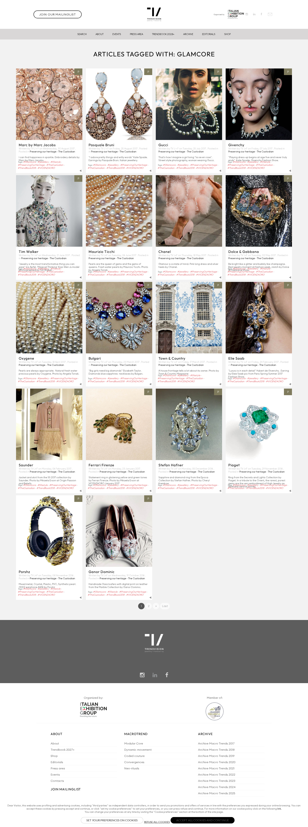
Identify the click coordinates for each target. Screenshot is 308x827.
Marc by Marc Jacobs (37, 145)
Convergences (134, 762)
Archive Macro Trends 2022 (216, 774)
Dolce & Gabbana (243, 251)
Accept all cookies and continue (202, 820)
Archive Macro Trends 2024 (217, 787)
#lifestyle (55, 161)
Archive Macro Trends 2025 (216, 793)
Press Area (136, 34)
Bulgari (95, 358)
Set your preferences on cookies (112, 820)
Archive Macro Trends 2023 (216, 781)
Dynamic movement (138, 749)
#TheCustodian (54, 164)
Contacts (57, 781)
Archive (188, 34)
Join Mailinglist (66, 789)
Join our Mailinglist (57, 14)
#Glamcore (29, 161)
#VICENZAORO (46, 167)
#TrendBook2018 (27, 167)
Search (82, 34)
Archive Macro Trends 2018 (216, 749)
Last (165, 606)
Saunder (26, 465)
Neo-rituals (131, 768)
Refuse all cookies (157, 821)
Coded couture (134, 756)
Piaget (234, 465)
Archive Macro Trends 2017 (216, 743)
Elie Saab (236, 358)
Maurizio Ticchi (102, 251)
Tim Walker (28, 251)
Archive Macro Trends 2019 (216, 756)
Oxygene (26, 358)
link (279, 808)
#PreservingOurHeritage (31, 164)
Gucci (163, 145)
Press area (58, 768)
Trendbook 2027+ (62, 749)
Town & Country (171, 358)
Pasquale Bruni (101, 145)
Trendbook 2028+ (163, 34)
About (100, 34)
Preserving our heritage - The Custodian (52, 151)
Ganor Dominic (102, 571)
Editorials (208, 34)
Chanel (164, 251)
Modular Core (133, 743)
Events (116, 34)
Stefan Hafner (170, 465)
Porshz (24, 571)
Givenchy (236, 145)
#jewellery (43, 161)
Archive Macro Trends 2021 (216, 768)
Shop (227, 34)
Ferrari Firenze (101, 465)
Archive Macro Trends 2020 (216, 762)
